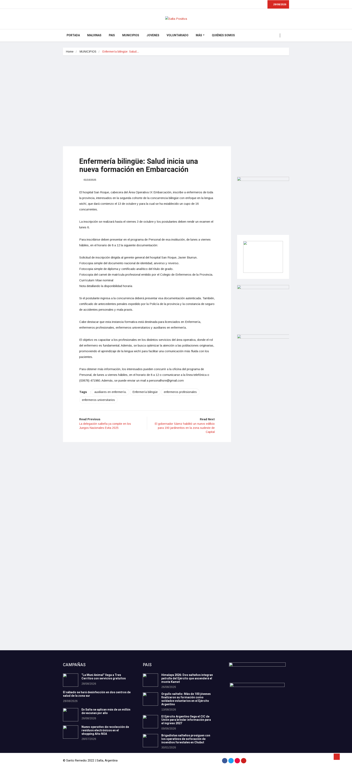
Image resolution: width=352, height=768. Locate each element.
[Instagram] (237, 760)
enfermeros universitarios (98, 400)
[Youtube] (243, 760)
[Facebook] (224, 760)
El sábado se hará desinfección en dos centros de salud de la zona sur (97, 694)
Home (70, 51)
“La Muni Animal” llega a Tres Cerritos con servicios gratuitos (103, 677)
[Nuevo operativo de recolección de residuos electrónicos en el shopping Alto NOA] (70, 732)
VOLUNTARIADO (177, 35)
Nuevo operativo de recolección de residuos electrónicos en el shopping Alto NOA (105, 730)
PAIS (112, 35)
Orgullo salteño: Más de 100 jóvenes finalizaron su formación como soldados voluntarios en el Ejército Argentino (186, 699)
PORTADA (73, 35)
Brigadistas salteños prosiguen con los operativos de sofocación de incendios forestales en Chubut (185, 739)
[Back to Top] (337, 757)
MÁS (199, 35)
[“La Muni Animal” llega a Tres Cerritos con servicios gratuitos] (70, 680)
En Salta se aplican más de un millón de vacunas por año (105, 711)
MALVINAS (94, 35)
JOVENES (152, 35)
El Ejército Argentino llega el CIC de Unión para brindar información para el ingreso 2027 (186, 720)
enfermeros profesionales (180, 392)
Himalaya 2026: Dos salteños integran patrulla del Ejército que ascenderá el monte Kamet (187, 678)
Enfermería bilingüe (145, 392)
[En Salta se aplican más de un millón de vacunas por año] (70, 714)
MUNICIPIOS (130, 35)
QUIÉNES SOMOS (223, 35)
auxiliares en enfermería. (110, 392)
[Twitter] (231, 760)
